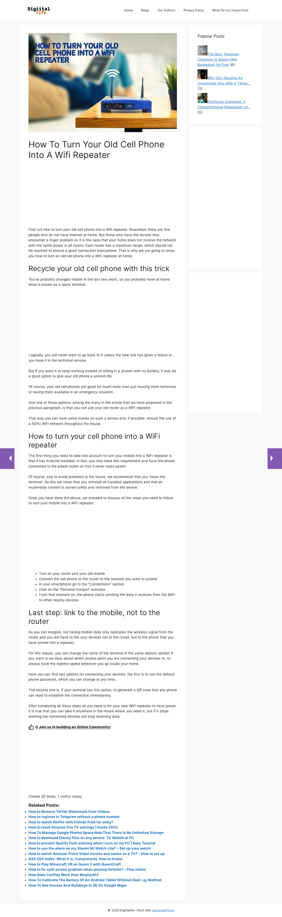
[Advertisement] (102, 196)
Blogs (145, 10)
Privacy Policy (194, 10)
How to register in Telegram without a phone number (74, 817)
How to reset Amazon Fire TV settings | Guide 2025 (73, 827)
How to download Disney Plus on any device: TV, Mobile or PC (81, 838)
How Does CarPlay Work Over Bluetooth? (63, 875)
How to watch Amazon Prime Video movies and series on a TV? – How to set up (96, 854)
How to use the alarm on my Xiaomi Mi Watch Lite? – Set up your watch (89, 848)
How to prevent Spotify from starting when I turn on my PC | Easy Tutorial (91, 843)
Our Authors (166, 10)
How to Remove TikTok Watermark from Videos (69, 811)
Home (128, 10)
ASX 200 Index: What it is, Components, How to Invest (75, 859)
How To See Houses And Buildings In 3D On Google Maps (77, 885)
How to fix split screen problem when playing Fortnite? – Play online (87, 869)
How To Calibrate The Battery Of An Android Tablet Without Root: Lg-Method (95, 880)
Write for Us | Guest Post (230, 10)
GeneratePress (163, 910)
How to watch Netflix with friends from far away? (70, 822)
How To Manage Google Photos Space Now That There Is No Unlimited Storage (96, 833)
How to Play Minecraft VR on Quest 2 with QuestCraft (74, 864)
